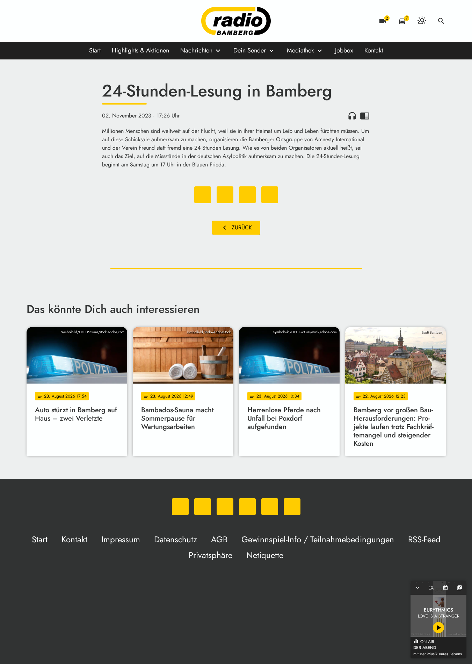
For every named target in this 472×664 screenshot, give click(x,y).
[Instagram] (61, 21)
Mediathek (300, 50)
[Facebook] (48, 21)
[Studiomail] (89, 21)
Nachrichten (196, 50)
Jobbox (344, 50)
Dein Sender (249, 50)
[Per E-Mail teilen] (269, 194)
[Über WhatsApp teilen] (247, 194)
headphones (352, 116)
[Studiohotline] (103, 21)
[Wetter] (421, 21)
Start (95, 50)
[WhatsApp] (34, 21)
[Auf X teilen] (225, 194)
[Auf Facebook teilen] (202, 194)
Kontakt (373, 50)
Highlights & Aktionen (140, 50)
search (441, 21)
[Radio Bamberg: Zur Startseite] (236, 21)
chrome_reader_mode (365, 116)
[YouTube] (75, 21)
